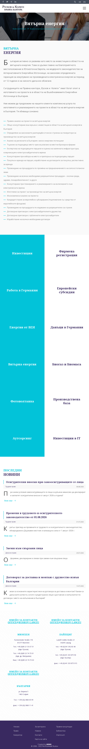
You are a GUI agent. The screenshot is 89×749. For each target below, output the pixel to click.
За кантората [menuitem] (40, 727)
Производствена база (66, 401)
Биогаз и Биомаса (66, 364)
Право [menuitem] (16, 731)
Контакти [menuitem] (38, 735)
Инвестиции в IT (66, 438)
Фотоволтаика (22, 401)
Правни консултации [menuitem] (64, 727)
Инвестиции (22, 253)
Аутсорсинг (22, 438)
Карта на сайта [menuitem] (41, 739)
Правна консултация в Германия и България (45, 29)
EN (84, 2)
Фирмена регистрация (66, 253)
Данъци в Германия (66, 327)
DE (80, 2)
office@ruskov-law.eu (23, 622)
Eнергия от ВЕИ (22, 327)
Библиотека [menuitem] (60, 731)
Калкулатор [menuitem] (18, 735)
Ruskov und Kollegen (19, 29)
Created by (44, 744)
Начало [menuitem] (16, 727)
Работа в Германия (22, 290)
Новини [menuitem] (38, 731)
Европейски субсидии (67, 290)
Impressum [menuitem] (60, 735)
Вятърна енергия (70, 29)
